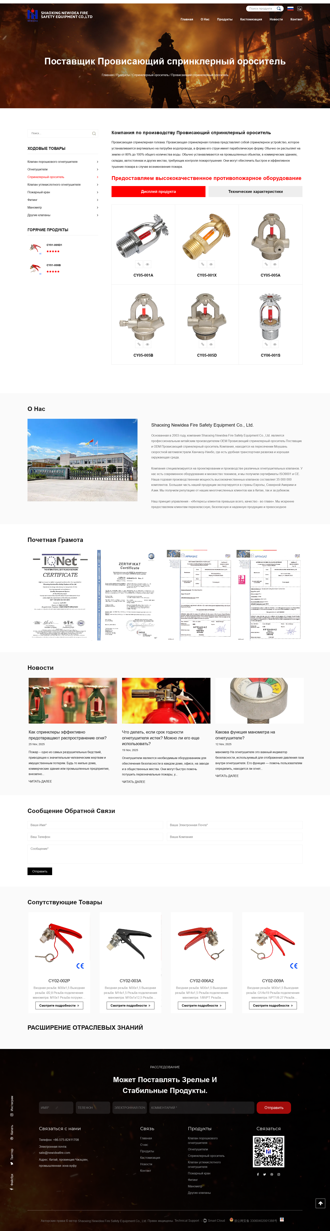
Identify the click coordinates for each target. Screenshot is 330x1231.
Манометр (35, 207)
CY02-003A (58, 980)
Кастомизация (251, 19)
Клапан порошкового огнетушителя (53, 161)
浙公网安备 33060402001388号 (255, 1220)
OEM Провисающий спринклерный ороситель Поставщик (261, 441)
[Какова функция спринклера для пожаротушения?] (258, 701)
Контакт (296, 19)
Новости (276, 19)
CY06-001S (270, 355)
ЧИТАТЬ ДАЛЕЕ (39, 781)
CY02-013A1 (272, 980)
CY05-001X (207, 275)
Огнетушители (38, 169)
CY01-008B (54, 265)
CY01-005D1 (54, 244)
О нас (205, 19)
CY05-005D (207, 355)
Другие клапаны (39, 215)
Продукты (225, 19)
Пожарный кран (39, 192)
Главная (187, 19)
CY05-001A (143, 275)
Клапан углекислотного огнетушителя (54, 184)
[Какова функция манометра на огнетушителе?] (165, 701)
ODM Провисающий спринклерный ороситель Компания (194, 446)
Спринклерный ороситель (150, 75)
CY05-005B (143, 355)
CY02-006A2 (130, 980)
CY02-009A (201, 980)
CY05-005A (270, 275)
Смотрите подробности (57, 1005)
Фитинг (32, 199)
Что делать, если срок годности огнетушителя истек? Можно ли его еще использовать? (66, 738)
